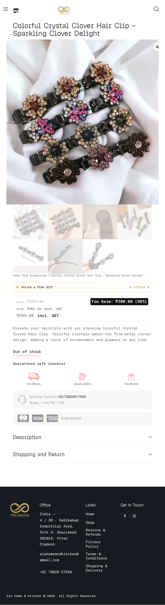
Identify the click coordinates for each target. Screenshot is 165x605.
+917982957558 (71, 396)
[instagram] (134, 516)
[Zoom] (157, 47)
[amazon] (143, 516)
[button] (5, 9)
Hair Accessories (34, 275)
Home (16, 275)
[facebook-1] (125, 516)
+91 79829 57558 (56, 572)
